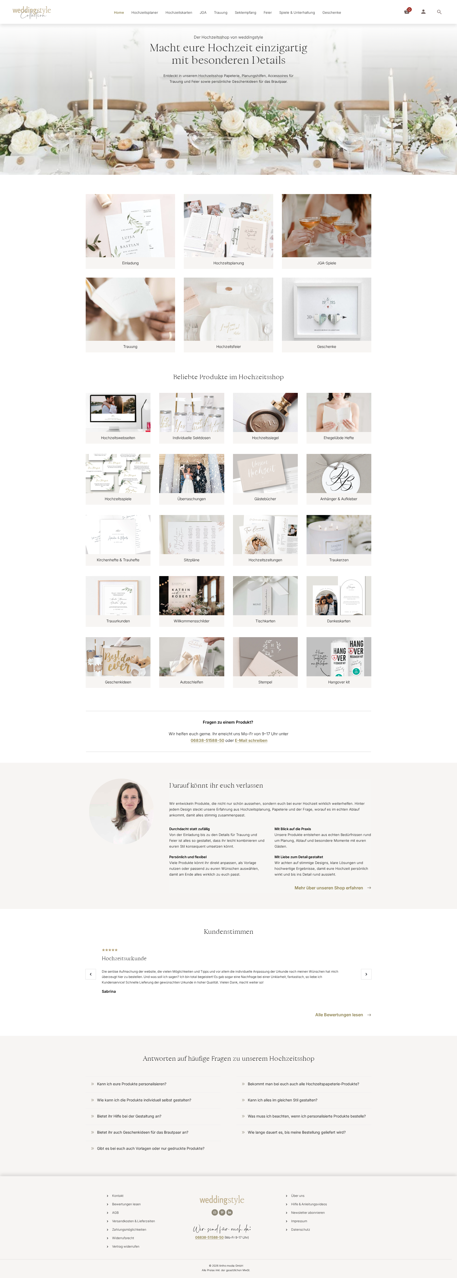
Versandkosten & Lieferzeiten (133, 1221)
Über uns (297, 1196)
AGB (115, 1213)
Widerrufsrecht (123, 1238)
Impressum (299, 1221)
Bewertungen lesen (126, 1204)
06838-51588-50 (209, 1237)
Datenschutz (300, 1229)
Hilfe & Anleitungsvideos (309, 1204)
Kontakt (118, 1196)
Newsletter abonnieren (308, 1213)
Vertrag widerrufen (125, 1246)
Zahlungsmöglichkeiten (129, 1229)
